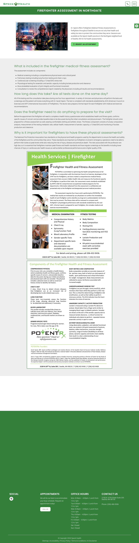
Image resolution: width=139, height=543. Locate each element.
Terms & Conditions (78, 541)
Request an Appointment (85, 44)
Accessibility (54, 541)
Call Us (45, 509)
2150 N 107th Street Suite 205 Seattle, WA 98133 (113, 498)
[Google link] (11, 499)
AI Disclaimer (92, 541)
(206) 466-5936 (113, 504)
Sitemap (45, 541)
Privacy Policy (65, 541)
